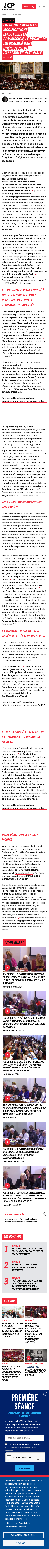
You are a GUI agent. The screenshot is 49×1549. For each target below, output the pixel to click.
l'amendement (22, 873)
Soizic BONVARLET (21, 98)
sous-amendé (30, 588)
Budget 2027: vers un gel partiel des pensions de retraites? (25, 1267)
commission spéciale (19, 190)
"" (17, 223)
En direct (27, 7)
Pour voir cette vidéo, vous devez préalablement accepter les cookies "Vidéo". (23, 399)
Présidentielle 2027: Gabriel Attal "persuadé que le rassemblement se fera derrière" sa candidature (27, 1285)
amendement (9, 754)
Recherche (39, 6)
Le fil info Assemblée (14, 1214)
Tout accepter (23, 1543)
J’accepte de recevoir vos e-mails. (23, 1447)
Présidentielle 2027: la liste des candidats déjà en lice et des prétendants (27, 1251)
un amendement (13, 666)
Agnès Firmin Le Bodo (23, 274)
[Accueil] (8, 9)
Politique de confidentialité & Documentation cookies (18, 1525)
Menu (44, 6)
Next (44, 1214)
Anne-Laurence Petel (30, 338)
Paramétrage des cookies (23, 1535)
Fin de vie (10, 20)
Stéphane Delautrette (30, 335)
